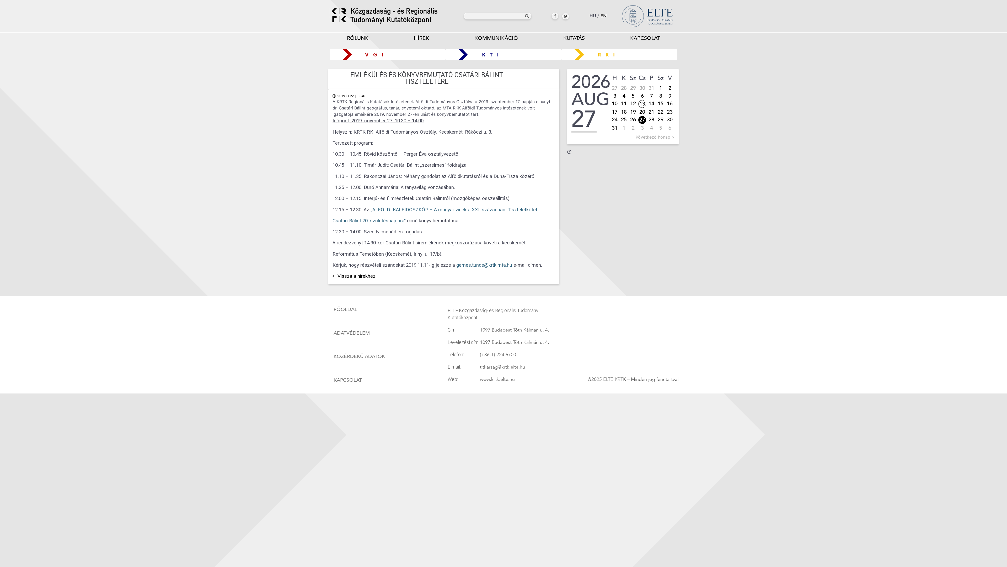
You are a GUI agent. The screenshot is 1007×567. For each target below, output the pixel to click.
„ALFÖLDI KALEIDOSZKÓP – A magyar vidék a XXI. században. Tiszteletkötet (454, 210)
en (604, 16)
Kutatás (574, 38)
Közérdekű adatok (359, 356)
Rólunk (357, 38)
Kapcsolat (645, 38)
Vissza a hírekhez (357, 276)
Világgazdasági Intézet (385, 54)
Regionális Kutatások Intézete (621, 54)
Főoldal (345, 309)
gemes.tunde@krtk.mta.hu (484, 265)
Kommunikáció (496, 38)
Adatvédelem (352, 333)
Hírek (421, 38)
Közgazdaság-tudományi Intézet (503, 54)
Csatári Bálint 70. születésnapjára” (369, 221)
